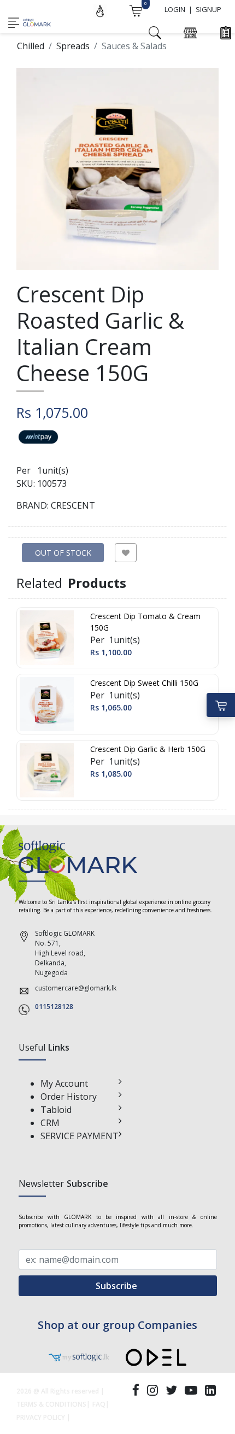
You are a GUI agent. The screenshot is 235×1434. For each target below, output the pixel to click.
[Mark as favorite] (126, 552)
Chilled (30, 46)
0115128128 (54, 1006)
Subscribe (117, 1286)
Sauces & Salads (134, 46)
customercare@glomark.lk (75, 988)
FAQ (98, 1404)
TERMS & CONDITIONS (51, 1404)
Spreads (73, 46)
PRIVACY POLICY (40, 1417)
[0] (135, 10)
